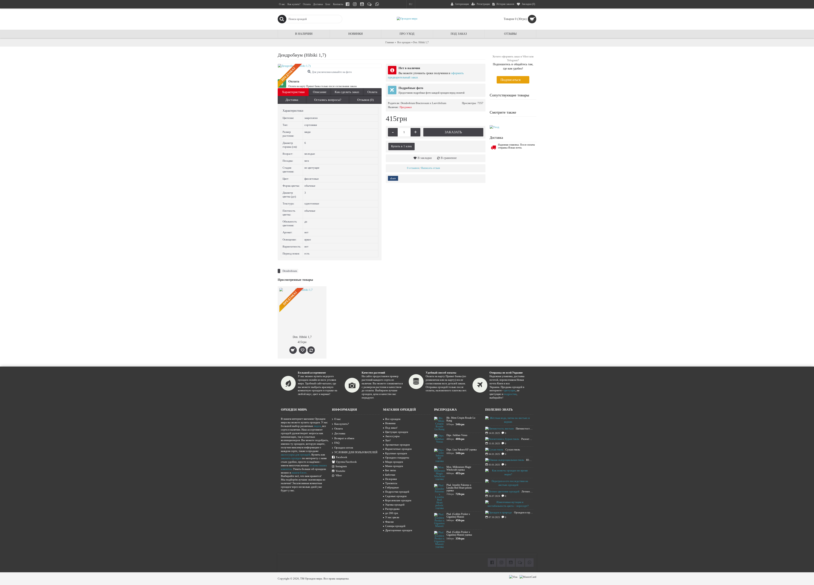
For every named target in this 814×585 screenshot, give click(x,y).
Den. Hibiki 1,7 (302, 337)
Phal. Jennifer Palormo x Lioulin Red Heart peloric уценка (459, 488)
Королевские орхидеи (398, 500)
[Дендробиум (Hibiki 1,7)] (330, 66)
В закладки (425, 158)
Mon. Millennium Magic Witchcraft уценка (458, 468)
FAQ (336, 442)
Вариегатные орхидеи (398, 448)
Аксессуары (392, 436)
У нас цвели (392, 517)
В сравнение (449, 158)
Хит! (388, 440)
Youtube (340, 470)
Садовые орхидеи (396, 496)
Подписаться (510, 80)
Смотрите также (503, 112)
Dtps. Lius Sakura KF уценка (461, 449)
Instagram (341, 466)
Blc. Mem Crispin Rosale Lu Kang (460, 419)
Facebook (341, 457)
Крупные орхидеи (396, 453)
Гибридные (392, 487)
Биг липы (390, 470)
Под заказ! (391, 427)
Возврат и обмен (344, 438)
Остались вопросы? (327, 99)
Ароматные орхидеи (397, 444)
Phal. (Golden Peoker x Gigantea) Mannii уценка (459, 533)
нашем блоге (299, 472)
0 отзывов (413, 168)
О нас (337, 419)
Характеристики (293, 92)
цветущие (510, 390)
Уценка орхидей (394, 504)
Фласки (389, 521)
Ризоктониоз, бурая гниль (527, 438)
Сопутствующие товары (509, 95)
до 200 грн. (392, 513)
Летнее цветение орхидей (527, 491)
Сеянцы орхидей (395, 526)
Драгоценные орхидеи (398, 530)
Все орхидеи (403, 42)
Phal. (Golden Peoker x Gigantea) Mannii (458, 515)
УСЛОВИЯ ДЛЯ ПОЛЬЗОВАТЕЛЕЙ (355, 452)
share (393, 178)
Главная (389, 42)
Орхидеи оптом (343, 447)
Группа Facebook (346, 461)
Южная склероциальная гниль (529, 459)
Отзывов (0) (365, 99)
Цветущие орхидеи (396, 432)
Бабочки (390, 474)
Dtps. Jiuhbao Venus (456, 435)
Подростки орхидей (397, 491)
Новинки (390, 423)
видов (317, 426)
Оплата (372, 92)
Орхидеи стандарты (397, 457)
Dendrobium (290, 270)
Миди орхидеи (394, 461)
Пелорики (391, 479)
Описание (319, 92)
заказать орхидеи (291, 458)
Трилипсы (391, 483)
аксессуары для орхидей (295, 454)
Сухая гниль (512, 449)
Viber (339, 475)
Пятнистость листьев (524, 428)
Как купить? (341, 423)
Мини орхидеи (394, 466)
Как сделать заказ (347, 92)
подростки (510, 394)
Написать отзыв (430, 168)
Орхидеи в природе (523, 512)
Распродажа (392, 508)
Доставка (292, 99)
